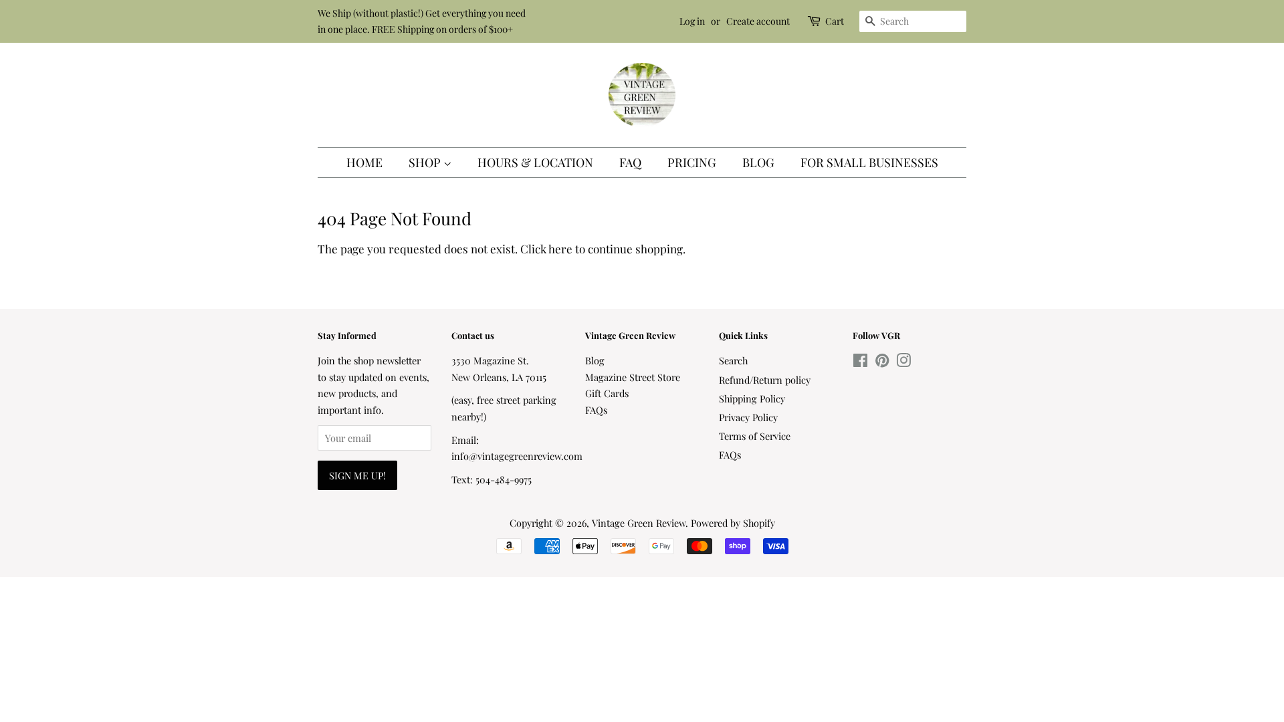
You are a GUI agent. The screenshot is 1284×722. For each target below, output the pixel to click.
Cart (834, 21)
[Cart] (815, 21)
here (560, 248)
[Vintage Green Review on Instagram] (903, 362)
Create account (758, 21)
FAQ (630, 162)
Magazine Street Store (632, 377)
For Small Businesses (869, 162)
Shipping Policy (752, 398)
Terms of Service (754, 436)
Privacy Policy (748, 417)
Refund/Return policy (765, 379)
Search (733, 360)
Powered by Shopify (733, 522)
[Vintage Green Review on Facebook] (860, 362)
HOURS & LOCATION (535, 162)
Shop (426, 162)
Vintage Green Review (638, 522)
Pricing (691, 162)
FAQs (596, 409)
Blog (758, 162)
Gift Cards (607, 393)
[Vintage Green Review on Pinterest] (882, 362)
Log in (692, 21)
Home (364, 162)
